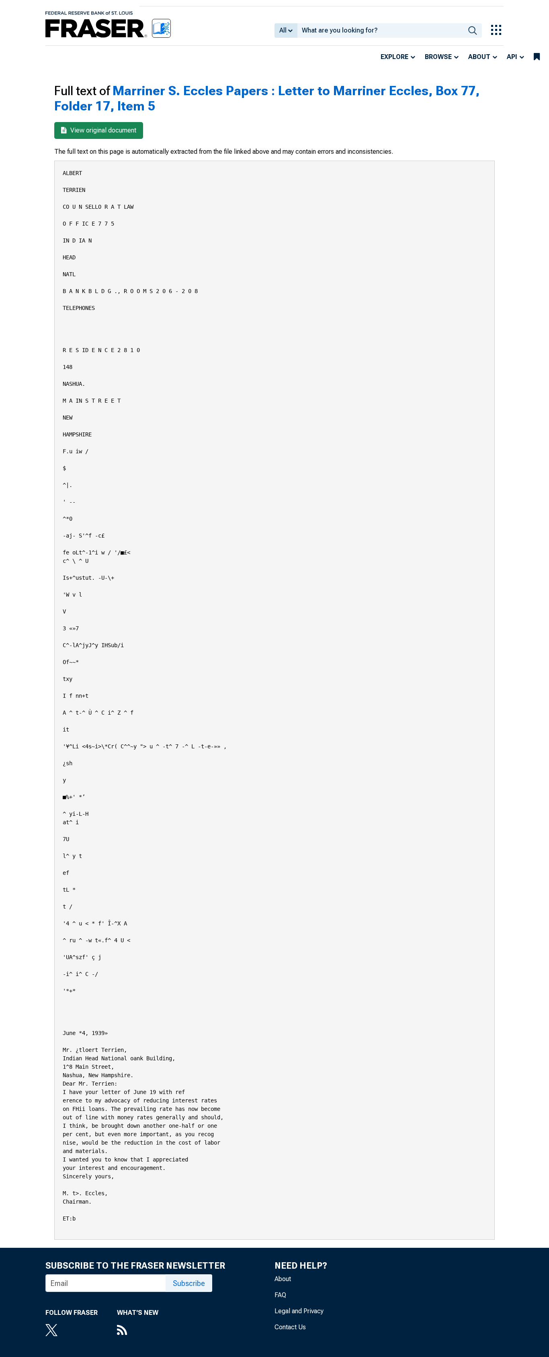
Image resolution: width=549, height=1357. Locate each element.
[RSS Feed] (137, 1331)
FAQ (280, 1295)
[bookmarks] (537, 57)
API (512, 57)
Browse (438, 57)
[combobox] (380, 30)
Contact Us (290, 1327)
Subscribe (189, 1283)
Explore (394, 57)
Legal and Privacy (299, 1311)
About (479, 57)
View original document (102, 130)
